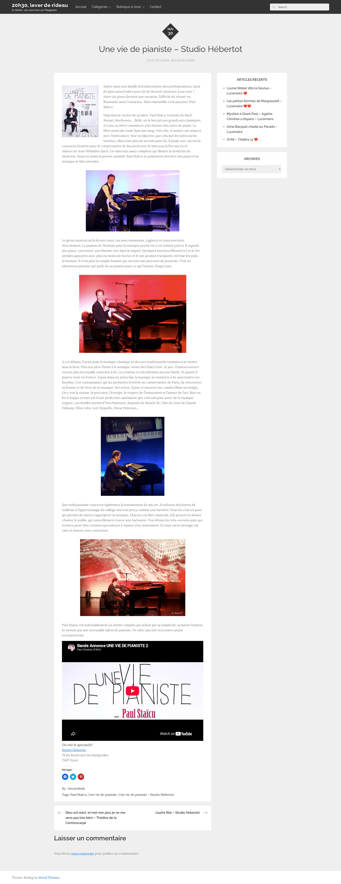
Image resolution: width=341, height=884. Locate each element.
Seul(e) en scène (182, 60)
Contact (155, 7)
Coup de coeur (157, 60)
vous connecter (82, 853)
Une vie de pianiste (102, 795)
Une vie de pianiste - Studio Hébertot (146, 795)
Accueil (80, 7)
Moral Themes (48, 877)
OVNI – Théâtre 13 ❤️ (242, 139)
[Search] (274, 7)
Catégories (100, 7)
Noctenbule (76, 788)
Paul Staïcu (78, 795)
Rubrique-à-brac (128, 7)
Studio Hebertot (74, 750)
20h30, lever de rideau (40, 5)
